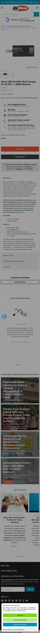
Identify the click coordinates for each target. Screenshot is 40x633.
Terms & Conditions (18, 629)
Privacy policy (7, 629)
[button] (4, 316)
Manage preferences (20, 624)
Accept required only (20, 620)
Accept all (20, 615)
